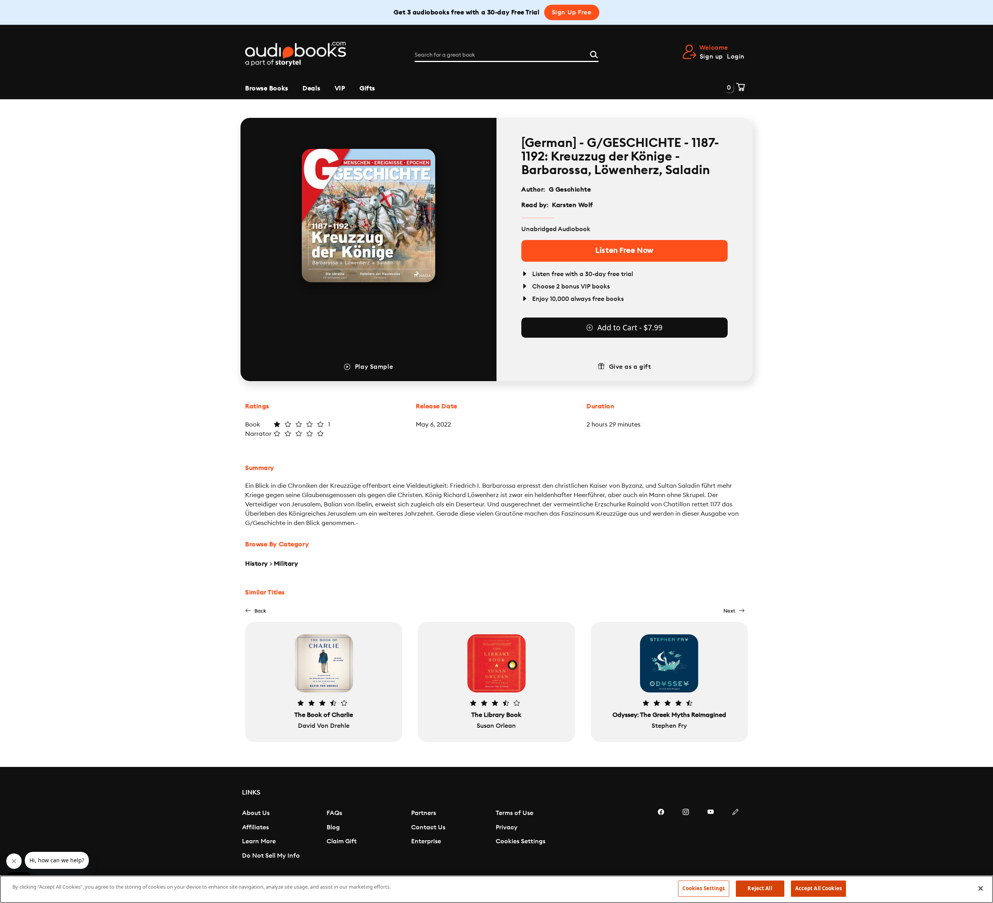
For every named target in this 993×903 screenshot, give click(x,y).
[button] (255, 611)
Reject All (759, 888)
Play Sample (374, 366)
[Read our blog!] (735, 835)
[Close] (980, 888)
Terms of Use (514, 813)
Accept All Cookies (818, 888)
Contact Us (428, 827)
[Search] (593, 53)
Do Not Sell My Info (271, 856)
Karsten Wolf (572, 205)
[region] (496, 889)
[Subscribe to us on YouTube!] (710, 835)
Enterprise (426, 841)
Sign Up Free (572, 12)
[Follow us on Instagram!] (685, 835)
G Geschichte (570, 189)
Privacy (506, 827)
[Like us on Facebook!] (661, 835)
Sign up (711, 56)
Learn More (259, 841)
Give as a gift (630, 366)
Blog (333, 827)
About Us (256, 813)
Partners (423, 813)
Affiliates (255, 827)
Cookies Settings (520, 841)
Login (736, 56)
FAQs (334, 813)
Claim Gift (341, 841)
